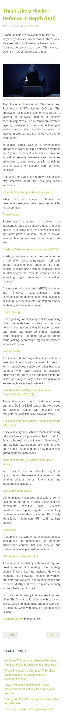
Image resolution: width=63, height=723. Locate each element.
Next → (53, 634)
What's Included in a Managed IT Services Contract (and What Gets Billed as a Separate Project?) (29, 675)
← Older (10, 634)
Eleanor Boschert (31, 26)
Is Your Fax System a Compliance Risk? (28, 709)
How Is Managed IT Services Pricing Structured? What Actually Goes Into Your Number (29, 689)
